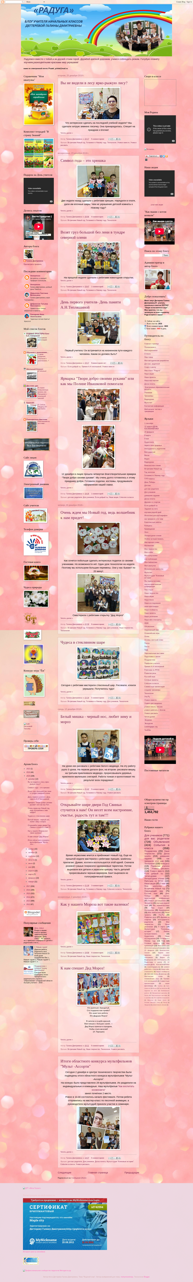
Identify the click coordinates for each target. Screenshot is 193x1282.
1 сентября (148, 423)
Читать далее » (67, 133)
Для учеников (88, 497)
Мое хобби (148, 552)
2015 (28, 893)
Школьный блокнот (34, 369)
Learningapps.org (150, 727)
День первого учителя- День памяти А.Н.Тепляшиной (39, 798)
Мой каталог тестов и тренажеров (152, 410)
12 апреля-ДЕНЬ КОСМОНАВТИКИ (151, 428)
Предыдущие (131, 1172)
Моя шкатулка (150, 566)
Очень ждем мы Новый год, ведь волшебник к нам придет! (39, 810)
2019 (28, 772)
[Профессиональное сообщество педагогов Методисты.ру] (47, 1270)
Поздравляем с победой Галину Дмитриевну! (40, 968)
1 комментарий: (97, 287)
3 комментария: (97, 886)
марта (31, 874)
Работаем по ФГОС (152, 670)
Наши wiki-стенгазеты (152, 620)
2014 (28, 897)
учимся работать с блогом (154, 710)
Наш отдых (148, 590)
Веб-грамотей (149, 452)
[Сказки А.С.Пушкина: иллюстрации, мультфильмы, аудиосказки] (31, 717)
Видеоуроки (149, 399)
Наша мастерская (151, 381)
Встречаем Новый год (76, 143)
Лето (146, 532)
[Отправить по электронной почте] (109, 139)
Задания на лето (151, 509)
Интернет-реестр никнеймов (34, 1252)
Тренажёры (148, 396)
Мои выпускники (150, 556)
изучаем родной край (152, 512)
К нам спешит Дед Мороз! (83, 967)
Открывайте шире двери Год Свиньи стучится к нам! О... (40, 826)
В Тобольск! (42, 371)
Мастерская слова (151, 542)
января (31, 882)
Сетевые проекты (151, 680)
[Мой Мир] (146, 159)
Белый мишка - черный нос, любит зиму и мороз (39, 821)
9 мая (146, 439)
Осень (146, 636)
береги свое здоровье (153, 445)
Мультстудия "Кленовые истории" (120, 1161)
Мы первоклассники (152, 581)
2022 (28, 769)
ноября (31, 849)
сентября (32, 856)
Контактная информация (154, 406)
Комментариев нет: (99, 363)
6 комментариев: (98, 139)
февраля (32, 878)
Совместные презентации (154, 687)
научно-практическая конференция (152, 585)
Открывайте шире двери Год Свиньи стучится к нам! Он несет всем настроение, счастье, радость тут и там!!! (97, 810)
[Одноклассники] (166, 156)
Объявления (149, 626)
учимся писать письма (153, 707)
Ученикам (148, 393)
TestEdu (147, 730)
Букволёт (30, 403)
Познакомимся (150, 347)
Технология (111, 143)
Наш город (148, 357)
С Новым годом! (40, 947)
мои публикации (150, 559)
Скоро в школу (150, 367)
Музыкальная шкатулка (153, 569)
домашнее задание (152, 496)
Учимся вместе (123, 143)
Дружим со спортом (152, 502)
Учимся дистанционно (153, 703)
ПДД (146, 650)
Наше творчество (126, 628)
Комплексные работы (152, 522)
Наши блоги (149, 600)
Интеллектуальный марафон (155, 516)
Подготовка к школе (152, 657)
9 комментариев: (98, 789)
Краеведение (149, 529)
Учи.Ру (147, 697)
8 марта (147, 435)
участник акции (157, 205)
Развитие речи (150, 673)
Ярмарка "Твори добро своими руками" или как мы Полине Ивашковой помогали (97, 381)
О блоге (147, 354)
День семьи (39, 928)
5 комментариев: (98, 698)
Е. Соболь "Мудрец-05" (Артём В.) (42, 407)
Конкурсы (148, 526)
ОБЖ (146, 623)
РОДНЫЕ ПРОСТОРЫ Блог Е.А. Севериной (37, 335)
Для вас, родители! (152, 364)
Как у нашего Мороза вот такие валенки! (95, 904)
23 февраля (149, 432)
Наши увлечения (151, 616)
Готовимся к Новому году (96, 143)
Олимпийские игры (151, 633)
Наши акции (113, 497)
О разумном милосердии (42, 339)
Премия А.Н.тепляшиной (91, 367)
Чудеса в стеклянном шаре (83, 642)
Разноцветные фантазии (36, 419)
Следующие (64, 1172)
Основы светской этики (153, 640)
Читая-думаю (149, 717)
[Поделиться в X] (114, 139)
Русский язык (149, 677)
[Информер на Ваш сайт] (150, 149)
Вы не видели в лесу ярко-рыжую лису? (94, 82)
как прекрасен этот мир (153, 519)
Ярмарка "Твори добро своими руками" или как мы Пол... (40, 804)
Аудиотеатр (149, 442)
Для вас (147, 485)
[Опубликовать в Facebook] (117, 139)
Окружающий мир (151, 630)
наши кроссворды (151, 606)
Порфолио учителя (152, 663)
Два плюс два (32, 386)
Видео (146, 459)
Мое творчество (150, 549)
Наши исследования (152, 603)
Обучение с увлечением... (37, 352)
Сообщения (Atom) (79, 1178)
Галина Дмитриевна (34, 261)
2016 (28, 890)
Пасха (146, 647)
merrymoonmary (127, 1277)
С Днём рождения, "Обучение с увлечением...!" (43, 358)
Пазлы (147, 643)
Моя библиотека (150, 562)
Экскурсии (148, 723)
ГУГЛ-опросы (149, 479)
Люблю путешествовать (153, 539)
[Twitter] (164, 156)
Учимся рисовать (114, 793)
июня (30, 863)
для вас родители (75, 497)
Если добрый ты (74, 367)
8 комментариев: (98, 624)
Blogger (146, 1277)
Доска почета (100, 1161)
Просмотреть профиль (33, 264)
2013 (28, 901)
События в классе (126, 497)
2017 (28, 886)
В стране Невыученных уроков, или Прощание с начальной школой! (43, 393)
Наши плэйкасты (151, 610)
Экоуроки (148, 720)
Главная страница (98, 1172)
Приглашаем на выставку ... (44, 422)
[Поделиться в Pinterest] (119, 139)
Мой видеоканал (151, 350)
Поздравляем (149, 660)
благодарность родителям (154, 449)
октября (31, 852)
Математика (149, 546)
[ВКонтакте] (161, 156)
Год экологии (149, 472)
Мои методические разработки (156, 361)
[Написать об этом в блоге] (112, 139)
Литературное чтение (152, 536)
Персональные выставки (154, 653)
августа (31, 860)
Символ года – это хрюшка (83, 160)
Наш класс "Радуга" (152, 371)
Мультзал (148, 403)
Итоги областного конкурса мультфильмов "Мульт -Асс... (38, 842)
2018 (28, 776)
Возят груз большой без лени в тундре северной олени (39, 792)
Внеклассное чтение (152, 465)
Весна (146, 455)
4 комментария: (97, 217)
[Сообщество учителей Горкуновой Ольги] (31, 1264)
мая (30, 867)
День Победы (149, 482)
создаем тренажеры (152, 690)
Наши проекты (150, 377)
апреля (31, 871)
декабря (31, 779)
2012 (28, 904)
